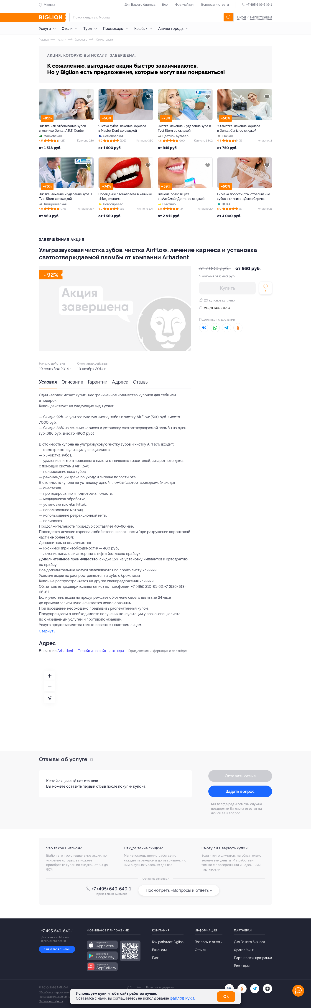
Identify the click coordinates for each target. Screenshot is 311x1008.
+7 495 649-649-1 (259, 4)
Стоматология (104, 39)
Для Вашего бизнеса (140, 4)
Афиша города (171, 28)
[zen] (267, 988)
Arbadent (65, 651)
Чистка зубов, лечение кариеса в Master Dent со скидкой (122, 128)
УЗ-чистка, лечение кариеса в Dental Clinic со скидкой (238, 128)
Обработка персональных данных (61, 992)
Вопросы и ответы (215, 4)
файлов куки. (182, 998)
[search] (228, 17)
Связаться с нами (57, 949)
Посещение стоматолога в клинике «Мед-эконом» (125, 196)
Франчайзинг (185, 4)
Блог (165, 4)
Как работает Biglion (168, 942)
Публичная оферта (51, 1001)
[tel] (254, 988)
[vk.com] (229, 988)
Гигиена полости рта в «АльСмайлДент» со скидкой (181, 196)
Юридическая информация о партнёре (157, 651)
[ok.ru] (242, 988)
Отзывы (140, 382)
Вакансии (159, 950)
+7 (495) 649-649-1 (111, 889)
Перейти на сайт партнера (101, 651)
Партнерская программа (253, 958)
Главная (44, 39)
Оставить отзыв (240, 775)
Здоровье (80, 39)
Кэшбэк (140, 28)
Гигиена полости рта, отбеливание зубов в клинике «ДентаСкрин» (243, 196)
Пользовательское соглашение (59, 996)
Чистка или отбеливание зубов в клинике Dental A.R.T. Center (62, 128)
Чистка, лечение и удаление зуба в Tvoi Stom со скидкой (184, 128)
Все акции (242, 966)
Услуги (45, 28)
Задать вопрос (240, 791)
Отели (67, 28)
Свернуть (47, 631)
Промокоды (113, 28)
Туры (87, 28)
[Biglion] (52, 17)
